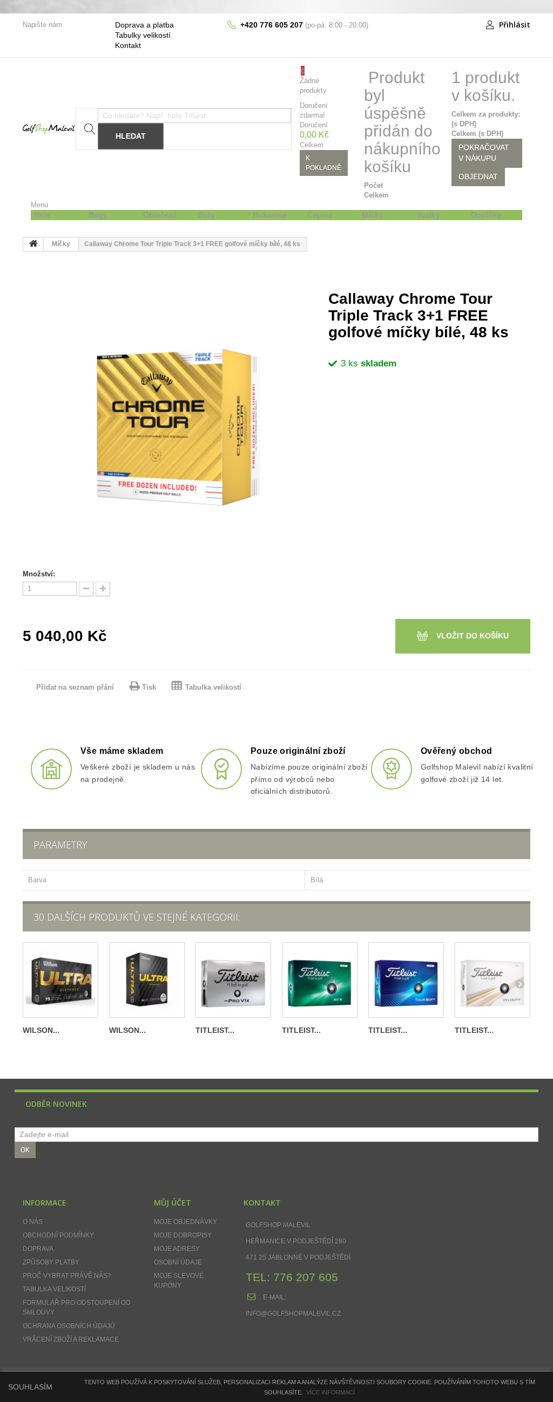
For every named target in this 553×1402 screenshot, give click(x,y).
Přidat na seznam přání (76, 687)
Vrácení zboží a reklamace (71, 1339)
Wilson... (41, 1030)
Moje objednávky (185, 1222)
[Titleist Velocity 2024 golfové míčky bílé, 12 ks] (492, 980)
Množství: (39, 574)
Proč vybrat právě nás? (67, 1276)
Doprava (38, 1249)
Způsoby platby (51, 1262)
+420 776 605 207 (271, 25)
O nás (33, 1222)
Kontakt (128, 45)
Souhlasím (30, 1387)
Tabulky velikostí (143, 35)
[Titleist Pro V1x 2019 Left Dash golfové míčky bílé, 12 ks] (233, 980)
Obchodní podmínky (58, 1235)
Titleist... (214, 1030)
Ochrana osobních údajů (69, 1326)
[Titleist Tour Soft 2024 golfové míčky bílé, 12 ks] (406, 980)
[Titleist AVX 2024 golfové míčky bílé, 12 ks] (320, 980)
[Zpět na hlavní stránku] (33, 244)
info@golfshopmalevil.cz (293, 1313)
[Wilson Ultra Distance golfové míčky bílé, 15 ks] (60, 980)
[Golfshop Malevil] (49, 129)
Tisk (149, 687)
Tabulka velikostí (213, 687)
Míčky (61, 244)
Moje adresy (177, 1249)
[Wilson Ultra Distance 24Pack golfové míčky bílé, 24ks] (147, 980)
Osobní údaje (178, 1262)
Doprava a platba (144, 25)
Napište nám (42, 25)
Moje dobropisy (183, 1235)
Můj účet (172, 1202)
